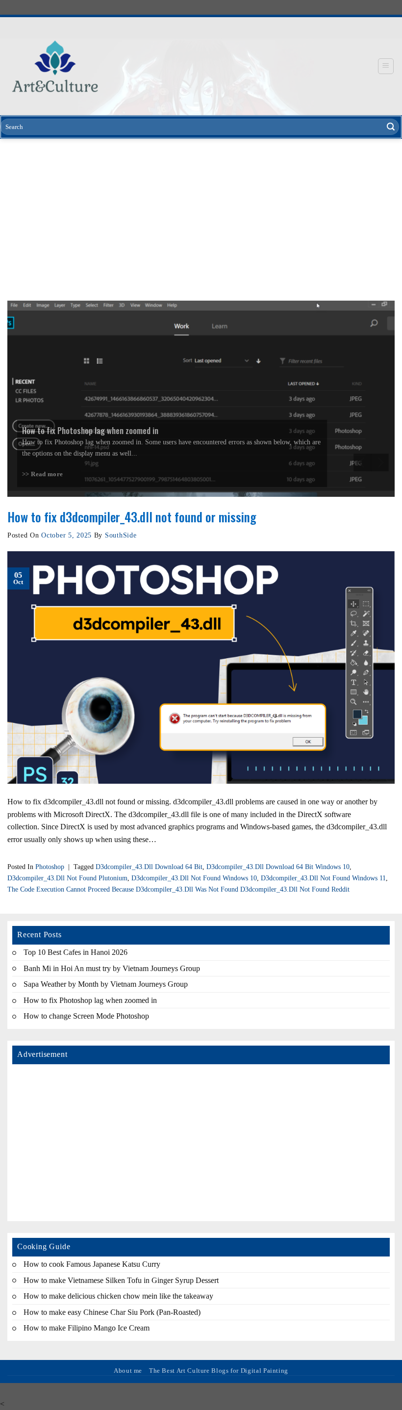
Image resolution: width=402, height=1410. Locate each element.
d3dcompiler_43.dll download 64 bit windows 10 (278, 867)
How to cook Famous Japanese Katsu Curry (92, 1264)
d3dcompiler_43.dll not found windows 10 (194, 878)
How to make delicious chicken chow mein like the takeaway (118, 1296)
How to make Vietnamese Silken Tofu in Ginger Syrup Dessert (121, 1280)
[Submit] (390, 127)
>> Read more (42, 474)
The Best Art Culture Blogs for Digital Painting (218, 1370)
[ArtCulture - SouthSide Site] (54, 66)
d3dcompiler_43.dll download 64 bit (149, 867)
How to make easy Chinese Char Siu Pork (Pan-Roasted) (112, 1312)
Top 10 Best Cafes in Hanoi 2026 (75, 952)
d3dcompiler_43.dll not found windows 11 (323, 878)
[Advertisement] (201, 212)
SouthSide (120, 535)
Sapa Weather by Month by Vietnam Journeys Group (106, 984)
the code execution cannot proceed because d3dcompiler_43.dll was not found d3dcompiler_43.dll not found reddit (178, 889)
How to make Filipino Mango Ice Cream (87, 1328)
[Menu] (386, 66)
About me (128, 1370)
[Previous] (362, 462)
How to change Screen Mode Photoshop (86, 1016)
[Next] (380, 462)
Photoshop (49, 867)
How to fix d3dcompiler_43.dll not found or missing (131, 516)
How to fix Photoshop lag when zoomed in (90, 1000)
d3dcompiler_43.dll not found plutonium (67, 878)
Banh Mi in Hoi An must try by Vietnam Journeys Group (112, 968)
